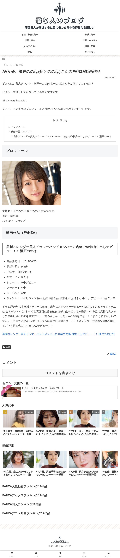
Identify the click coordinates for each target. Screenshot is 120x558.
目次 (55, 120)
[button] (112, 423)
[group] (18, 424)
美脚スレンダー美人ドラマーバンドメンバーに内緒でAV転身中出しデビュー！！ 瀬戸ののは (62, 136)
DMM (8, 347)
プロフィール (18, 127)
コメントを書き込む (60, 373)
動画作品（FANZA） (22, 131)
